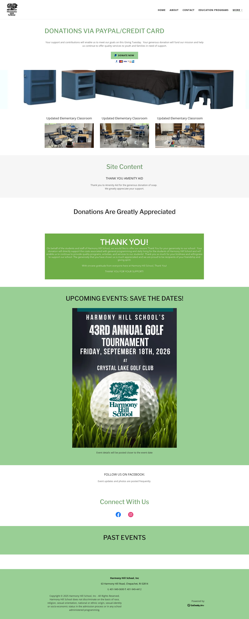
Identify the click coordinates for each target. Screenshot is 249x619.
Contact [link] (188, 10)
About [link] (174, 10)
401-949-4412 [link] (134, 589)
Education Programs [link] (214, 10)
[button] (238, 10)
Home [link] (162, 10)
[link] (12, 9)
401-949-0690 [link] (117, 589)
